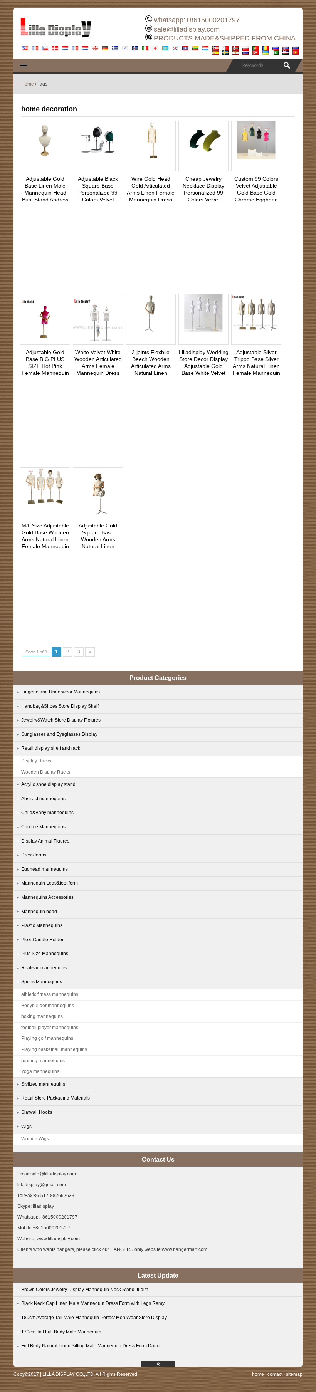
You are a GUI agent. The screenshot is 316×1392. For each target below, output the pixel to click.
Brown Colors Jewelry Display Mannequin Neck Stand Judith (84, 1289)
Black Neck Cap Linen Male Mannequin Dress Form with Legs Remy (93, 1303)
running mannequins (43, 1060)
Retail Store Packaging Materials (55, 1098)
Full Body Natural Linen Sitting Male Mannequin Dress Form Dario (90, 1345)
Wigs (26, 1126)
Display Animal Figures (45, 841)
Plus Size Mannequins (44, 953)
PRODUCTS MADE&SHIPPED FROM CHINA (225, 38)
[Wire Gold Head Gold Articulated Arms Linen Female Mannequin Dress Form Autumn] (150, 157)
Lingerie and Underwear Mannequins (60, 692)
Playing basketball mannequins (54, 1049)
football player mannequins (49, 1027)
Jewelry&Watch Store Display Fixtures (61, 720)
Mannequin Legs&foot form (49, 883)
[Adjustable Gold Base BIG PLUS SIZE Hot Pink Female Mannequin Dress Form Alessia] (45, 342)
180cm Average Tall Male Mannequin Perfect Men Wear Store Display (94, 1317)
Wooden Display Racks (45, 772)
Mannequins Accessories (47, 897)
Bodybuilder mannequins (47, 1005)
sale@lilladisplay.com (187, 29)
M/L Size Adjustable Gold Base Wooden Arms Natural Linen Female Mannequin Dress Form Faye (45, 539)
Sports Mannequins (41, 981)
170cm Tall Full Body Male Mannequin (61, 1332)
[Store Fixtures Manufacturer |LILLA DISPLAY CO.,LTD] (55, 40)
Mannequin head (39, 911)
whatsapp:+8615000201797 (197, 20)
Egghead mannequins (44, 869)
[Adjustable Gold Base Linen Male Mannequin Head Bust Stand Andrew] (45, 157)
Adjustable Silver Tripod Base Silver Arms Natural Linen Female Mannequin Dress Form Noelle (256, 366)
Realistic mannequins (44, 968)
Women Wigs (35, 1139)
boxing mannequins (42, 1016)
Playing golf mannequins (47, 1038)
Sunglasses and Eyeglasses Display (59, 734)
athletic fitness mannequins (49, 994)
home (258, 1374)
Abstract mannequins (43, 798)
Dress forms (33, 855)
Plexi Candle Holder (42, 939)
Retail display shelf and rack (50, 748)
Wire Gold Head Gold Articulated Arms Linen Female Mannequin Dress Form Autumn (151, 193)
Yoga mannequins (40, 1071)
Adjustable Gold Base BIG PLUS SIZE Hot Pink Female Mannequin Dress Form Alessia (45, 366)
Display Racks (36, 761)
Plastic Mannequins (41, 925)
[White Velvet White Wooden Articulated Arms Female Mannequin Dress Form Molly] (98, 342)
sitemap (294, 1374)
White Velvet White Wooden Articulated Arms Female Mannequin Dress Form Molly (98, 366)
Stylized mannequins (43, 1084)
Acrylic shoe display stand (48, 784)
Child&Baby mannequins (47, 812)
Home (27, 84)
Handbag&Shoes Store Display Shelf (60, 706)
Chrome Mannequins (43, 826)
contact (274, 1374)
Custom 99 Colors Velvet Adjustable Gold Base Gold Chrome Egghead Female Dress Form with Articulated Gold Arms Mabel (256, 199)
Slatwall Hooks (36, 1112)
